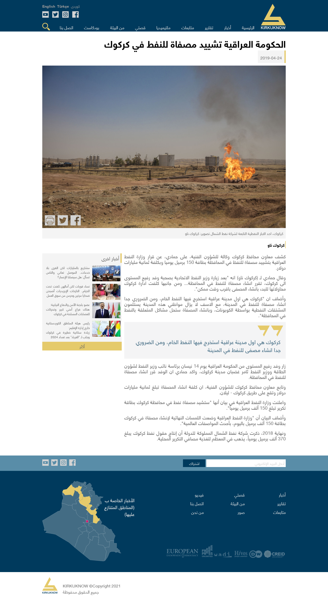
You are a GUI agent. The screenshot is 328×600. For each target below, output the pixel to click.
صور (241, 512)
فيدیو (199, 494)
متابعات (279, 512)
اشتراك (194, 463)
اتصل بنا (197, 503)
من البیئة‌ (238, 503)
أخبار (282, 494)
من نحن (197, 512)
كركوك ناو (276, 245)
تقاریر (281, 503)
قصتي (239, 494)
